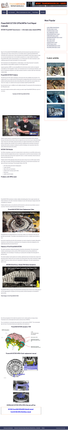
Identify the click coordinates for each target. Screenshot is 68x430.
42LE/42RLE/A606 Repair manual (53, 47)
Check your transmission (8, 427)
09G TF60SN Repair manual (52, 32)
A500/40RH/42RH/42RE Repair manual (54, 37)
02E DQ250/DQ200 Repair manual (53, 45)
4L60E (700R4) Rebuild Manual (53, 27)
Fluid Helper (35, 12)
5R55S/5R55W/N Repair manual (53, 34)
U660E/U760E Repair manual (52, 35)
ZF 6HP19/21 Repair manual (52, 30)
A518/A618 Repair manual (52, 42)
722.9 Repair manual (51, 39)
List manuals (11, 12)
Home (4, 12)
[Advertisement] (21, 41)
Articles (43, 12)
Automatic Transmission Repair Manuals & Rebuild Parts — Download (27, 427)
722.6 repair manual (51, 40)
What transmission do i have (23, 12)
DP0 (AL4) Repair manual (52, 29)
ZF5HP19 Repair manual (51, 44)
